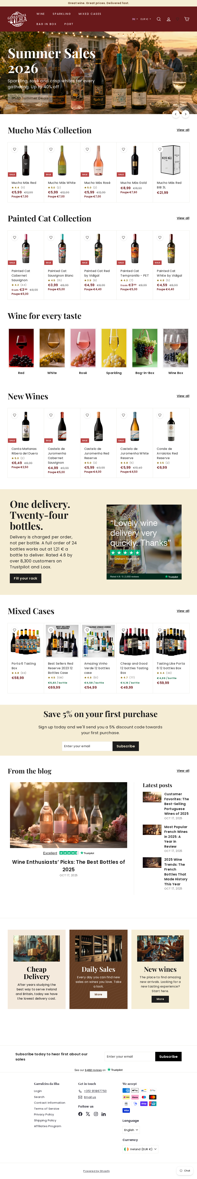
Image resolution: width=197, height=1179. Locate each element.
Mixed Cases (90, 14)
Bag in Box (47, 24)
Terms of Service (46, 1109)
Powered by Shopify (96, 1171)
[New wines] (160, 948)
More (98, 994)
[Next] (185, 114)
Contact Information (49, 1103)
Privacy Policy (44, 1114)
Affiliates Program (47, 1126)
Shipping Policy (45, 1120)
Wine (41, 14)
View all (183, 130)
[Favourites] (178, 19)
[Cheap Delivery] (36, 948)
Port (69, 24)
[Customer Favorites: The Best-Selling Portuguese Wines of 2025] (152, 797)
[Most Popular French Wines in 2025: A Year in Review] (152, 830)
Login (38, 1091)
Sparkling (62, 14)
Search (39, 1097)
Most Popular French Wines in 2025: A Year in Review (176, 837)
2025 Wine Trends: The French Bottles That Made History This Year (176, 871)
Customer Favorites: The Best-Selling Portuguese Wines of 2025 (176, 804)
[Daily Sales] (98, 948)
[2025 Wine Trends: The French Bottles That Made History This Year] (152, 862)
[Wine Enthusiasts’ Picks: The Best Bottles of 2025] (68, 819)
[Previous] (176, 114)
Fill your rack (25, 578)
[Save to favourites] (14, 149)
